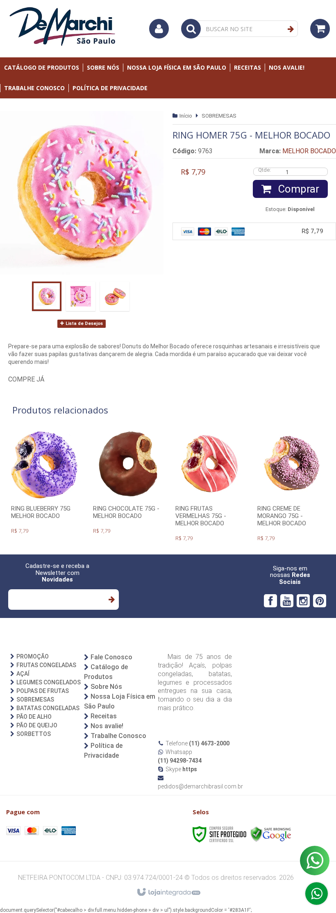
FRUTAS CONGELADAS (46, 665)
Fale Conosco (111, 657)
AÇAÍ (23, 673)
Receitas (104, 716)
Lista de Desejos (83, 323)
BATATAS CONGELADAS (47, 708)
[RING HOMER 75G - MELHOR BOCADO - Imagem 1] (46, 296)
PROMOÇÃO (32, 656)
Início (185, 116)
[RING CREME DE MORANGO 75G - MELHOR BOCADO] (292, 487)
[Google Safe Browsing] (270, 834)
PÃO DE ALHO (34, 716)
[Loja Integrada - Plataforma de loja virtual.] (168, 892)
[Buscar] (291, 29)
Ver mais (45, 506)
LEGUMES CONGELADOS (48, 682)
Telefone (197, 743)
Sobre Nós (106, 686)
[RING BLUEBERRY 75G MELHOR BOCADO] (45, 483)
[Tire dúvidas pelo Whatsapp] (316, 893)
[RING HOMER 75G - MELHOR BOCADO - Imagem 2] (80, 296)
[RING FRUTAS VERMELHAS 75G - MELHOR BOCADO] (210, 487)
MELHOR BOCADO (309, 151)
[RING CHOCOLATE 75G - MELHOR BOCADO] (127, 483)
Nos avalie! (107, 726)
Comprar (297, 189)
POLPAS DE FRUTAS (42, 691)
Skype (181, 769)
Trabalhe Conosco (118, 736)
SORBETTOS (33, 734)
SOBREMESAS (219, 116)
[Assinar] (111, 599)
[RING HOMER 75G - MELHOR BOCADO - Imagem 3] (114, 296)
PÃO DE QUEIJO (36, 725)
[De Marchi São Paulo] (63, 28)
